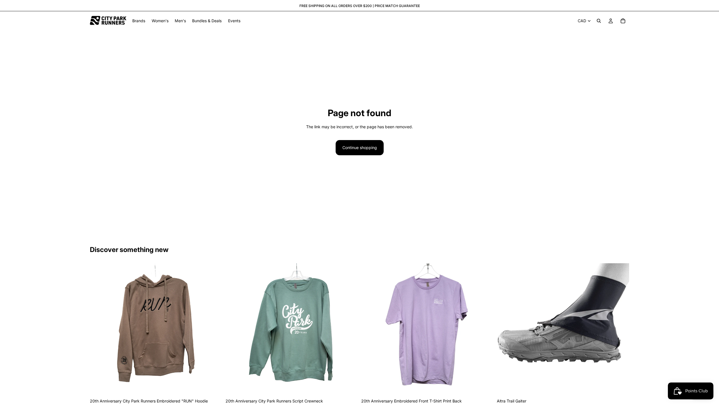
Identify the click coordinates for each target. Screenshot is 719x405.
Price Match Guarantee (397, 6)
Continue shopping (359, 147)
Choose (218, 386)
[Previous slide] (98, 329)
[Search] (599, 21)
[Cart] (623, 21)
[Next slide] (213, 329)
